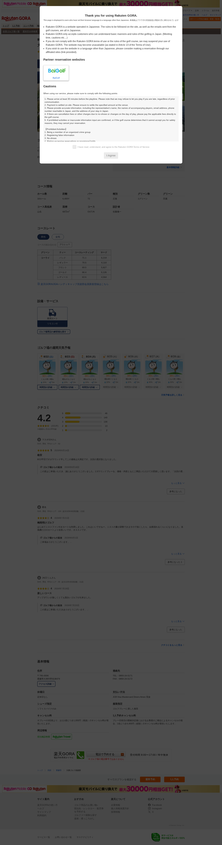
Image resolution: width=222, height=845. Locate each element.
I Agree (111, 155)
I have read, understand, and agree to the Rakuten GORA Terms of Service (113, 147)
